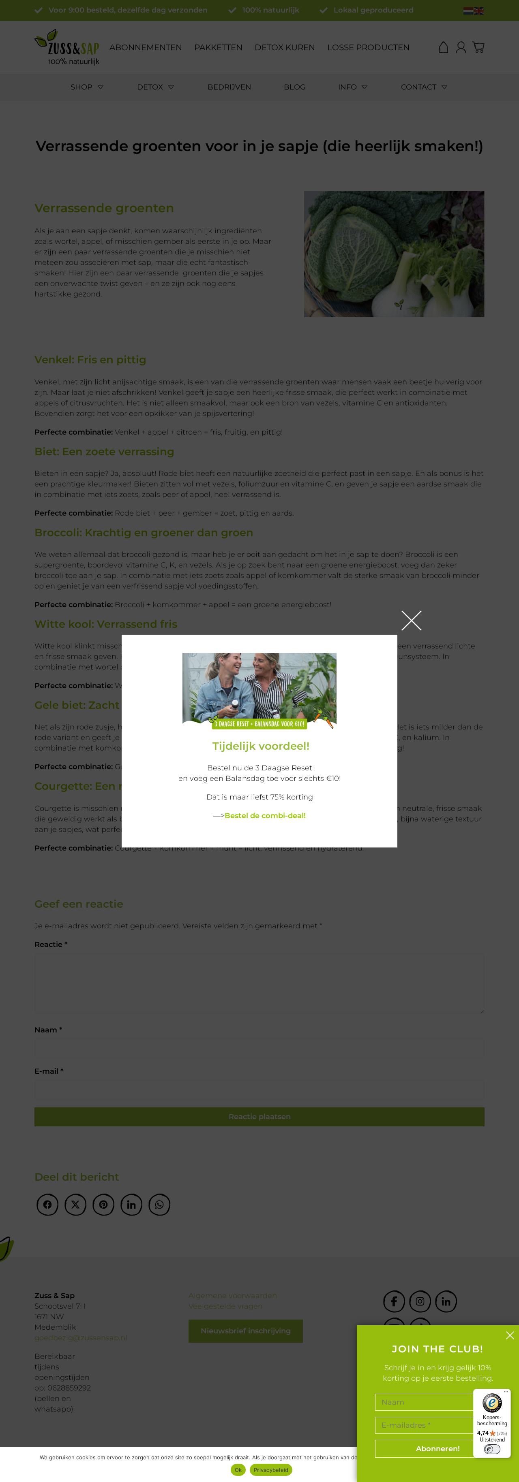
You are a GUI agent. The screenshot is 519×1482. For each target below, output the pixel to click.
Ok (238, 1470)
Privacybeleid (271, 1470)
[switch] (492, 1449)
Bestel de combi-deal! (265, 815)
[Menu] (506, 1394)
